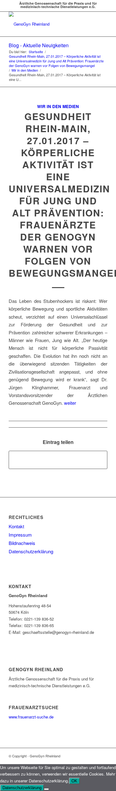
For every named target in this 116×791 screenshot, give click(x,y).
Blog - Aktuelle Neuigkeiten (39, 45)
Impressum (20, 534)
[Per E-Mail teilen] (58, 459)
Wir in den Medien (58, 106)
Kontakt (16, 526)
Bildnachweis (22, 543)
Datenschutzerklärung (31, 551)
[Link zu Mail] (102, 755)
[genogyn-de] (48, 24)
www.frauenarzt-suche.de (31, 717)
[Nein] (46, 789)
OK (74, 781)
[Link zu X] (93, 755)
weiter (70, 403)
